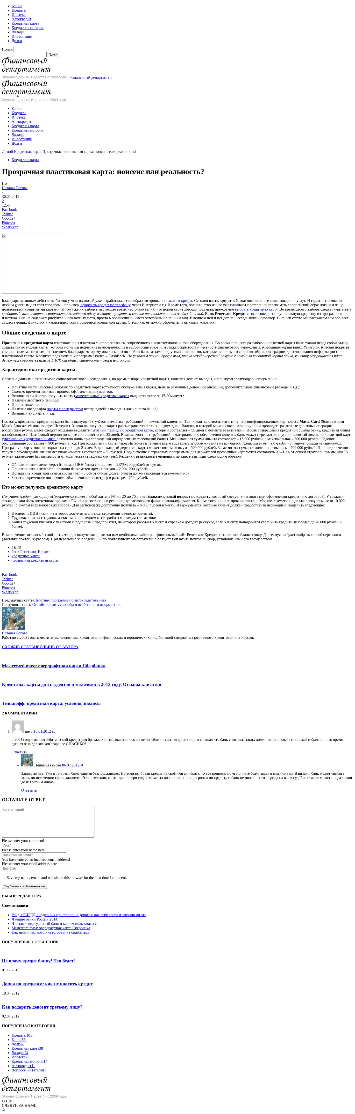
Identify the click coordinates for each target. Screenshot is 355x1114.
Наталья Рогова (15, 188)
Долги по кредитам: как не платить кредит (47, 983)
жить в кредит (180, 300)
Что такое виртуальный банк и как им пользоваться (54, 923)
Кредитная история (27, 28)
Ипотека (19, 15)
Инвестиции (22, 36)
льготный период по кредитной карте (122, 430)
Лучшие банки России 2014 (34, 919)
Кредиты (19, 10)
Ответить (19, 752)
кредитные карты (26, 556)
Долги (17, 41)
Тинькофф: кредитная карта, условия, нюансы (51, 703)
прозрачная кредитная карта (35, 560)
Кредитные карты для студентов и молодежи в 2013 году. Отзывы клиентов (81, 684)
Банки (17, 6)
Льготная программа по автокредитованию (70, 600)
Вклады (18, 32)
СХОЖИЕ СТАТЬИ (19, 647)
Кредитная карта (25, 23)
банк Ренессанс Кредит (31, 552)
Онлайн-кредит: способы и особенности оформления (76, 604)
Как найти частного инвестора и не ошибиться (50, 932)
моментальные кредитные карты (102, 396)
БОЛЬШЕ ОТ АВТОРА (57, 647)
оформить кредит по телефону (105, 305)
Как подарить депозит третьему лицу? (42, 1007)
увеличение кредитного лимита (30, 439)
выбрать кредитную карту (256, 309)
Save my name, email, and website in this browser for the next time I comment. (67, 878)
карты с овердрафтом (65, 409)
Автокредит (21, 19)
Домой (7, 151)
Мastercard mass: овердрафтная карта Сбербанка (54, 665)
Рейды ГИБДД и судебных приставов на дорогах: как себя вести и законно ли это (79, 915)
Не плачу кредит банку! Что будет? (39, 960)
